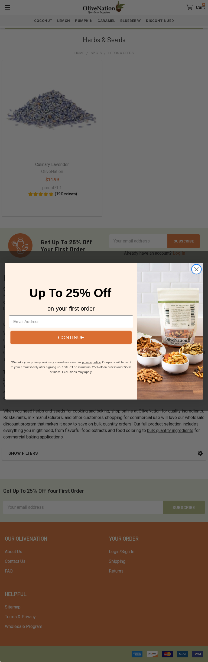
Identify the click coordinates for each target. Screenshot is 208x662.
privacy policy (91, 362)
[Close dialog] (196, 269)
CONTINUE (71, 337)
